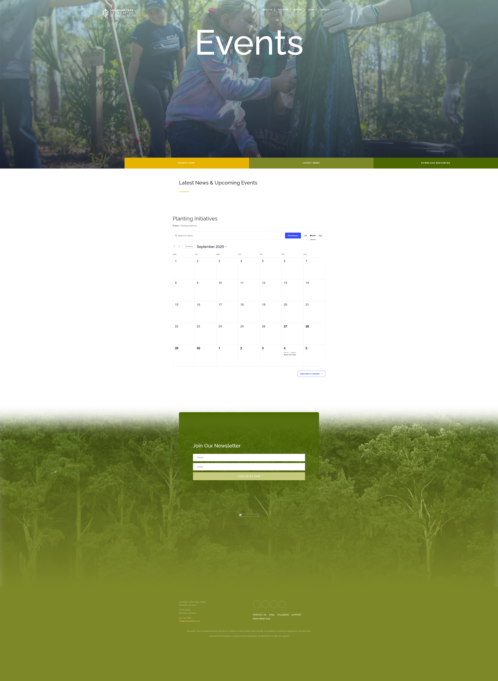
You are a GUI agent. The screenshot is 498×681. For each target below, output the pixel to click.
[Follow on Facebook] (368, 3)
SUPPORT (298, 10)
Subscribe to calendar (310, 373)
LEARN (311, 10)
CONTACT (324, 10)
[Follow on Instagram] (376, 3)
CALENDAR (283, 615)
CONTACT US (259, 615)
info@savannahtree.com (189, 621)
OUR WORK (283, 10)
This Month (189, 246)
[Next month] (179, 246)
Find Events (293, 235)
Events (176, 226)
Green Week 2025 (261, 619)
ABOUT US (267, 10)
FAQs (271, 615)
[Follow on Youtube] (392, 3)
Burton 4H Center (290, 355)
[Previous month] (174, 246)
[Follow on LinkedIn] (384, 3)
